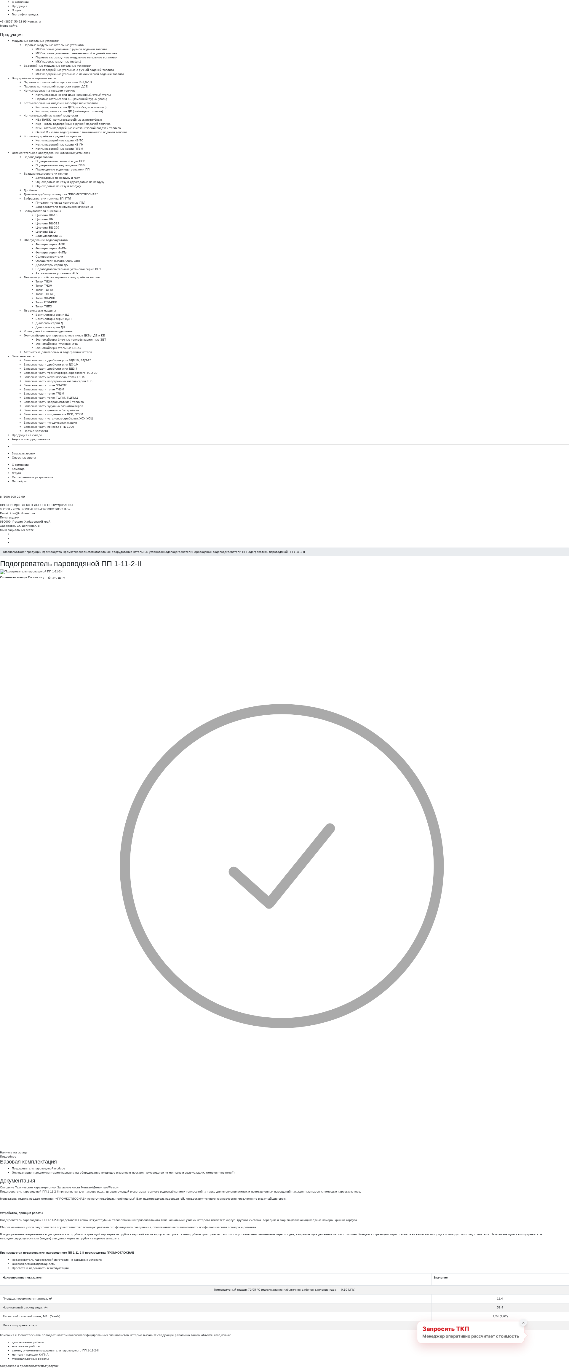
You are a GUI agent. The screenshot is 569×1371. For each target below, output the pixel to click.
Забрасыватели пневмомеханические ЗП (65, 206)
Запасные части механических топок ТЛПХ (54, 377)
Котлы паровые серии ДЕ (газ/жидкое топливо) (69, 111)
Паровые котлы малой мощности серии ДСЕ (56, 86)
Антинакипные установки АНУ (57, 273)
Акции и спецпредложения (31, 439)
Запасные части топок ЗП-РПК (45, 385)
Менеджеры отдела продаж (20, 1198)
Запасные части (23, 356)
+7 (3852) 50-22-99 (13, 21)
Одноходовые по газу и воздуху (58, 186)
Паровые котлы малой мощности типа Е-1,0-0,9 (58, 82)
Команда (18, 468)
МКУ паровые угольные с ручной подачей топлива (71, 49)
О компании (20, 2)
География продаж (25, 14)
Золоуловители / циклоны (42, 211)
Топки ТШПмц (45, 294)
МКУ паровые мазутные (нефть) (58, 61)
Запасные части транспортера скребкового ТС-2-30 (61, 372)
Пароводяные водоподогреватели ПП (62, 169)
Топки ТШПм (44, 289)
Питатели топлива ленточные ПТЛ (60, 202)
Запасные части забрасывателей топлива (54, 401)
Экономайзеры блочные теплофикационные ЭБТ (71, 339)
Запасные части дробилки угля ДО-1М (51, 364)
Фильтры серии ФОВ (50, 244)
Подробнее (8, 1156)
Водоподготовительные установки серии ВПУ (68, 269)
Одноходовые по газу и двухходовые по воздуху (70, 181)
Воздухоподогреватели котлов (46, 173)
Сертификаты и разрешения (32, 477)
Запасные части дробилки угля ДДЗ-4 (50, 368)
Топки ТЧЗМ (44, 285)
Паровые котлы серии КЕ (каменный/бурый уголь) (71, 98)
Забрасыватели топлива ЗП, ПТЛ (47, 198)
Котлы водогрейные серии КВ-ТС (59, 140)
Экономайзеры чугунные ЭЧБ (57, 343)
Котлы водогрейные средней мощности (52, 136)
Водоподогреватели (38, 157)
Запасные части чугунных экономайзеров (53, 406)
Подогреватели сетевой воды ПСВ (60, 161)
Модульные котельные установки (35, 40)
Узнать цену (56, 577)
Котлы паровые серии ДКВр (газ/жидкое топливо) (71, 107)
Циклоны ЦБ (44, 219)
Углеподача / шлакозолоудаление (48, 331)
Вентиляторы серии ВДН (53, 318)
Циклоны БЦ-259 (47, 227)
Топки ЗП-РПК (45, 298)
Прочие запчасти (36, 430)
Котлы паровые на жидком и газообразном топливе (61, 103)
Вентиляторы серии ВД (52, 314)
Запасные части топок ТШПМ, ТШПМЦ (51, 397)
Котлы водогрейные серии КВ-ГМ (59, 144)
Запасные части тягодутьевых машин (50, 422)
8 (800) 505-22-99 (12, 496)
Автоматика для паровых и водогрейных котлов (58, 352)
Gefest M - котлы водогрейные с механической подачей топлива (81, 132)
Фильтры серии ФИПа (51, 248)
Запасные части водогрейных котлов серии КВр (58, 381)
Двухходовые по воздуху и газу (58, 177)
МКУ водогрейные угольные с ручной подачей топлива (75, 69)
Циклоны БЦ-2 (46, 231)
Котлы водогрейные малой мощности (51, 115)
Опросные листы (24, 457)
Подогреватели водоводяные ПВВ (60, 165)
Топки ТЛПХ (44, 306)
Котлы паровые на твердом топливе (50, 90)
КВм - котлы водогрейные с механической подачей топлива (78, 128)
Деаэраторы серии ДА (52, 264)
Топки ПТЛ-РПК (46, 302)
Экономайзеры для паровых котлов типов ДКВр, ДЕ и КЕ (64, 335)
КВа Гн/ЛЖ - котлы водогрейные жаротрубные (69, 119)
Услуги (16, 10)
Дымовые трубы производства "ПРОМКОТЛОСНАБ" (61, 194)
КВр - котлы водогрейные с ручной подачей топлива (73, 123)
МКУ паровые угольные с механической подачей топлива (76, 53)
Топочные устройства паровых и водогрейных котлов (62, 277)
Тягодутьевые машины (40, 310)
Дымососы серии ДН (50, 327)
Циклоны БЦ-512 (47, 223)
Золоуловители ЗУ (49, 235)
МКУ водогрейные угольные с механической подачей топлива (80, 74)
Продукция (19, 6)
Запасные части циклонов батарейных (51, 410)
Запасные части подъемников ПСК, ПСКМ (53, 414)
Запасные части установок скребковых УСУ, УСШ (58, 418)
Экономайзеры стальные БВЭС (58, 347)
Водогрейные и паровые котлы (34, 78)
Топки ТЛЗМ (44, 281)
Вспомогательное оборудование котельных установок (51, 152)
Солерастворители (49, 256)
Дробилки (31, 190)
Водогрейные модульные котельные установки (57, 65)
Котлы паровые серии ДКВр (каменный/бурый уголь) (73, 94)
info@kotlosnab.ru (22, 513)
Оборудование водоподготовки (46, 240)
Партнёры (19, 481)
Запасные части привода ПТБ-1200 (49, 426)
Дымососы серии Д (49, 323)
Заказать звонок (23, 453)
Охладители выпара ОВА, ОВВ (58, 260)
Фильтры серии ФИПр (51, 252)
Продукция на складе (27, 435)
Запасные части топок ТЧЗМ (44, 389)
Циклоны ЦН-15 (46, 215)
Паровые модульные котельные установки (54, 45)
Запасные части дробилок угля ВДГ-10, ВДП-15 (57, 360)
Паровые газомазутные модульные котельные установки (76, 57)
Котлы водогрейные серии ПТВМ (59, 148)
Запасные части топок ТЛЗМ (44, 393)
